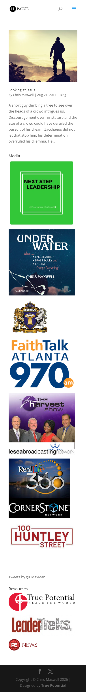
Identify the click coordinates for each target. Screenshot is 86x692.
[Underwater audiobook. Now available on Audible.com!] (42, 294)
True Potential (53, 685)
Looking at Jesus (22, 90)
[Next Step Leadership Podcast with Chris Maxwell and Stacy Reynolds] (42, 224)
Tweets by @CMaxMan (27, 577)
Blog (63, 95)
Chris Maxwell (23, 95)
